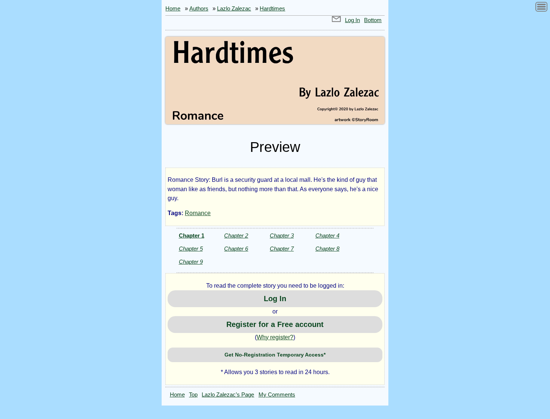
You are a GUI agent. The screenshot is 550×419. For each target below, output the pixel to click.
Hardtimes (272, 9)
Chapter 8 (327, 248)
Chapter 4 (327, 235)
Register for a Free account (275, 324)
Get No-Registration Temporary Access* (275, 355)
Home (172, 9)
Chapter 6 (236, 248)
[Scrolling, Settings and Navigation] (541, 8)
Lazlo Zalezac (234, 9)
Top (193, 395)
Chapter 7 (282, 248)
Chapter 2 (236, 235)
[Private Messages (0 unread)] (336, 20)
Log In (352, 20)
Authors (198, 9)
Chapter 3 (282, 235)
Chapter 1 (191, 235)
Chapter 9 (191, 262)
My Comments (277, 395)
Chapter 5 (191, 248)
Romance (198, 213)
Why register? (275, 337)
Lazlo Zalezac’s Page (228, 395)
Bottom (373, 20)
